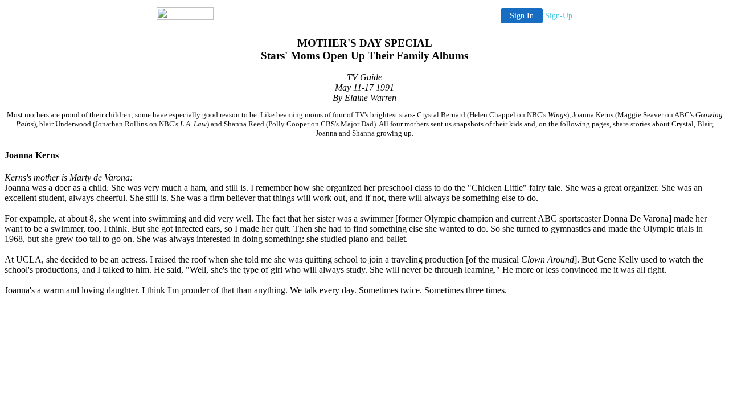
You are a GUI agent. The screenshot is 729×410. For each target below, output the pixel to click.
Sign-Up (558, 15)
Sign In (522, 15)
